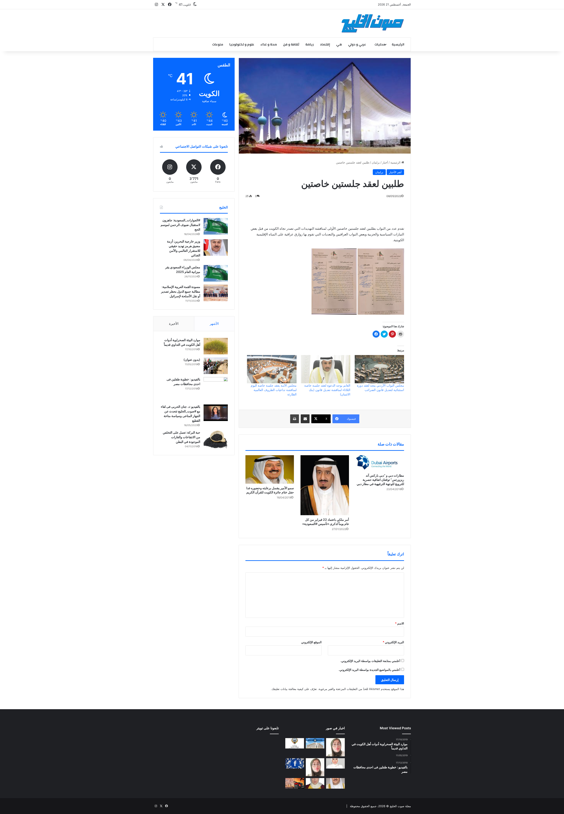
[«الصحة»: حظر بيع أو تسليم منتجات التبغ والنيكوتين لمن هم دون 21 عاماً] (294, 743)
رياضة (309, 44)
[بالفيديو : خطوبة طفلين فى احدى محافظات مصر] (216, 389)
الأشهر (214, 323)
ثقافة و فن (291, 44)
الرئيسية (398, 44)
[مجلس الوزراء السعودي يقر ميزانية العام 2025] (216, 273)
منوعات (217, 44)
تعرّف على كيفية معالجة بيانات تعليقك (294, 689)
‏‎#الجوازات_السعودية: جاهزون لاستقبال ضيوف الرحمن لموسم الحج (180, 224)
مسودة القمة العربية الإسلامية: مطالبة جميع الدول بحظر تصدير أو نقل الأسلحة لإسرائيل (180, 291)
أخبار (385, 162)
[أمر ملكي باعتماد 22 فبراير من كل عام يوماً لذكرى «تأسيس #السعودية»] (325, 485)
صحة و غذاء (268, 44)
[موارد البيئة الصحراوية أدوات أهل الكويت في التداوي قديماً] (216, 346)
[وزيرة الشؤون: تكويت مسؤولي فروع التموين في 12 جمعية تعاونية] (335, 763)
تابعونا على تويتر (267, 728)
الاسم (399, 623)
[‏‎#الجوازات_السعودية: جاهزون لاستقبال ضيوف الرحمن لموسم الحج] (216, 226)
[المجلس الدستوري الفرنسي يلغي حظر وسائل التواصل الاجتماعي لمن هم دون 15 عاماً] (294, 763)
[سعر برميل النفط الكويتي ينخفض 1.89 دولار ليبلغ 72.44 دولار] (294, 783)
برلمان (376, 162)
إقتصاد (325, 44)
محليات (380, 44)
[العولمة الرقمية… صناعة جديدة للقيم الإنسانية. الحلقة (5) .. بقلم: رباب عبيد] (315, 767)
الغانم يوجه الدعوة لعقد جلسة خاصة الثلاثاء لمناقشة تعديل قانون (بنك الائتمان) (327, 390)
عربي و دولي (357, 44)
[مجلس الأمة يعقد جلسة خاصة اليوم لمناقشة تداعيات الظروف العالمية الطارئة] (271, 369)
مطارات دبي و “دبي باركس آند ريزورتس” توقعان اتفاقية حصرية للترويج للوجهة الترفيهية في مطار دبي (380, 480)
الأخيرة (173, 323)
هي (339, 44)
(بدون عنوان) (192, 359)
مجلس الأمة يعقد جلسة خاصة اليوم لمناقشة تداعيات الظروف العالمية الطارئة (274, 390)
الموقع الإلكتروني (311, 642)
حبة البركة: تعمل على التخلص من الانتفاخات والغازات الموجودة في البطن (181, 437)
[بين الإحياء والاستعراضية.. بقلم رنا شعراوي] (315, 783)
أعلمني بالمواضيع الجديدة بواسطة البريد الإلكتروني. (369, 669)
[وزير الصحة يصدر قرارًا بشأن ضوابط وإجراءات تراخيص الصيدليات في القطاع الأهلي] (335, 783)
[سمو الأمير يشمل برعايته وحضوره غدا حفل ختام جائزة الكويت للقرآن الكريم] (269, 469)
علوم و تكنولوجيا (241, 44)
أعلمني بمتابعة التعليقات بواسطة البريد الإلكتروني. (370, 661)
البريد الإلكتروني (393, 642)
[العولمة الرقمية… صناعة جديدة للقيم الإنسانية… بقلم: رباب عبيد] (335, 747)
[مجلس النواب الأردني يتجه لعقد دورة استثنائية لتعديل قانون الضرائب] (379, 369)
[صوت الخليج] (372, 23)
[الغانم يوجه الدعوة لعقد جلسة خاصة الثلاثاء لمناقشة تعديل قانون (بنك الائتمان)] (325, 369)
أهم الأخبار (395, 172)
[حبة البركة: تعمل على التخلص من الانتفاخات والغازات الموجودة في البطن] (216, 439)
